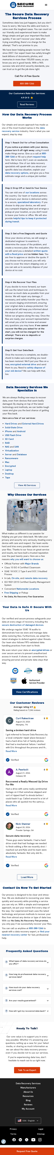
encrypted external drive (23, 364)
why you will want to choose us (26, 559)
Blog (28, 1100)
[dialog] (3, 1141)
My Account (28, 1108)
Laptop (8, 469)
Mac (7, 462)
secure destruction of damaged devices (22, 625)
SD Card (9, 439)
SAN (16, 446)
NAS (7, 446)
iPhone (8, 431)
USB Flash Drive (13, 435)
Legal (40, 1129)
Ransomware (11, 458)
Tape (7, 477)
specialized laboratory (29, 202)
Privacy (13, 1129)
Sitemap (41, 1134)
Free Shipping (11, 592)
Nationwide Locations (28, 588)
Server (8, 454)
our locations (32, 192)
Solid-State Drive (13, 427)
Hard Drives (11, 423)
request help (39, 156)
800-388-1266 (36, 928)
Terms (13, 1134)
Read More (11, 751)
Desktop (9, 473)
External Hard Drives (33, 423)
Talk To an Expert (27, 1070)
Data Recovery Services (28, 1083)
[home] (22, 5)
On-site (15, 578)
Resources (28, 1096)
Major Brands (32, 563)
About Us (28, 1091)
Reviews (28, 1104)
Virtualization (12, 450)
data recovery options (16, 172)
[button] (46, 5)
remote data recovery (36, 578)
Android (21, 431)
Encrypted (10, 466)
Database (22, 454)
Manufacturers (28, 1087)
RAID (7, 442)
